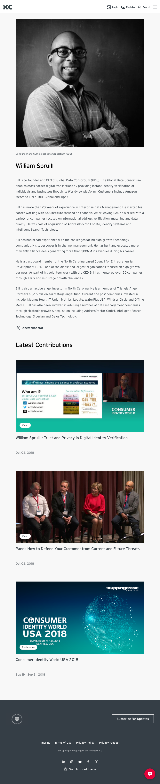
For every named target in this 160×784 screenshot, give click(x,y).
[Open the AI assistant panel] (149, 773)
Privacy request (109, 742)
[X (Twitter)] (96, 762)
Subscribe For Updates (133, 718)
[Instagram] (72, 762)
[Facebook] (88, 762)
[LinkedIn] (63, 762)
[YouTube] (80, 762)
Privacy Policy (85, 742)
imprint (45, 742)
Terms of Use (63, 742)
